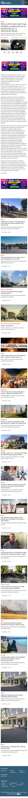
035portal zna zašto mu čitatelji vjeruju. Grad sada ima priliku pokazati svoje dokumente (13, 223)
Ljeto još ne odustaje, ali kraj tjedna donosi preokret (12, 292)
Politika (3, 783)
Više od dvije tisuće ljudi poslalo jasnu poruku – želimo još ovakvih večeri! (12, 392)
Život (11, 784)
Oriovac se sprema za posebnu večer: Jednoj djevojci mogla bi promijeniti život (13, 422)
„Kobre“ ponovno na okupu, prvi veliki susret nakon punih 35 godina (12, 587)
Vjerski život (5, 786)
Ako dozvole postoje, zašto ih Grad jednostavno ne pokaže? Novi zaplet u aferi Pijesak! (12, 519)
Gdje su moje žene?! (7, 326)
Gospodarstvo (13, 783)
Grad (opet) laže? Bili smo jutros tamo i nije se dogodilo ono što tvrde (13, 258)
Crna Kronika (19, 784)
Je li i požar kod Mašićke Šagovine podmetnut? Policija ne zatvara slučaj (12, 624)
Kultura (3, 784)
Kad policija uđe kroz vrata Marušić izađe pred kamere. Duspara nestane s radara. (13, 553)
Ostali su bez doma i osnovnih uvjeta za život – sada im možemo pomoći (13, 356)
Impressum (4, 770)
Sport (22, 783)
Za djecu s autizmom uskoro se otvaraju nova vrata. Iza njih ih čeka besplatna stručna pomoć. (13, 486)
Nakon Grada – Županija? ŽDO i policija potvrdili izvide (13, 747)
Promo (13, 786)
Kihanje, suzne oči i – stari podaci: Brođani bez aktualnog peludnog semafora (14, 453)
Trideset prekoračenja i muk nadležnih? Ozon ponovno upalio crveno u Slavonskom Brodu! (13, 658)
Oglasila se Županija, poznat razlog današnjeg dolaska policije (12, 696)
